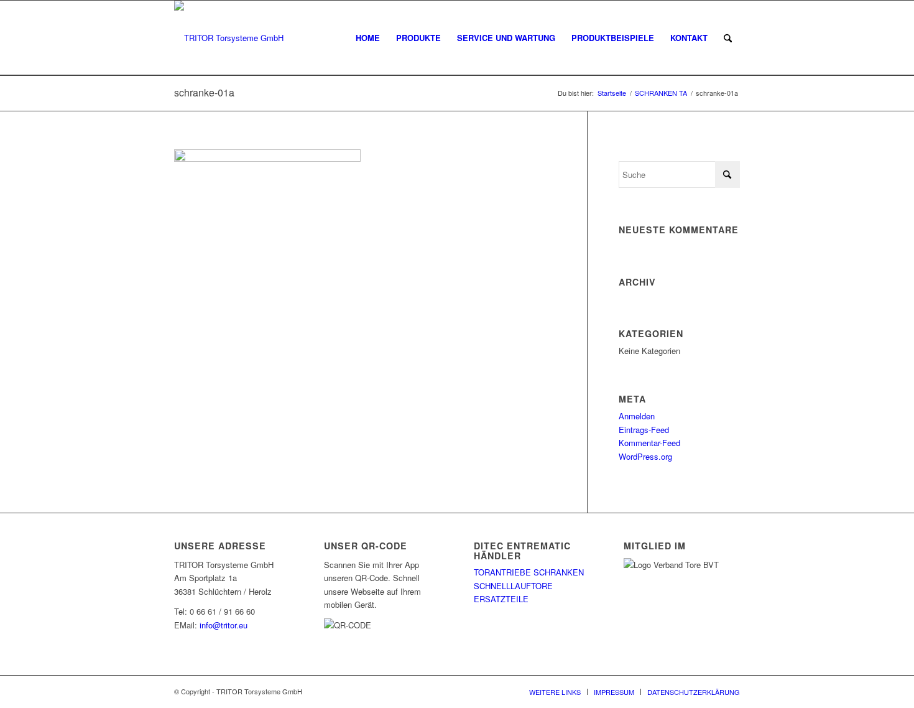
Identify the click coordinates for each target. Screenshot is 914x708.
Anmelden (637, 416)
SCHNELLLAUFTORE (513, 586)
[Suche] (728, 38)
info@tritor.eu (223, 625)
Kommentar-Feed (649, 443)
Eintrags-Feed (644, 430)
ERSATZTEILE (501, 599)
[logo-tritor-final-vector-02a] (229, 38)
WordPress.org (645, 456)
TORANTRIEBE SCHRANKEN (529, 572)
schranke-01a (204, 92)
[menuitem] (368, 38)
